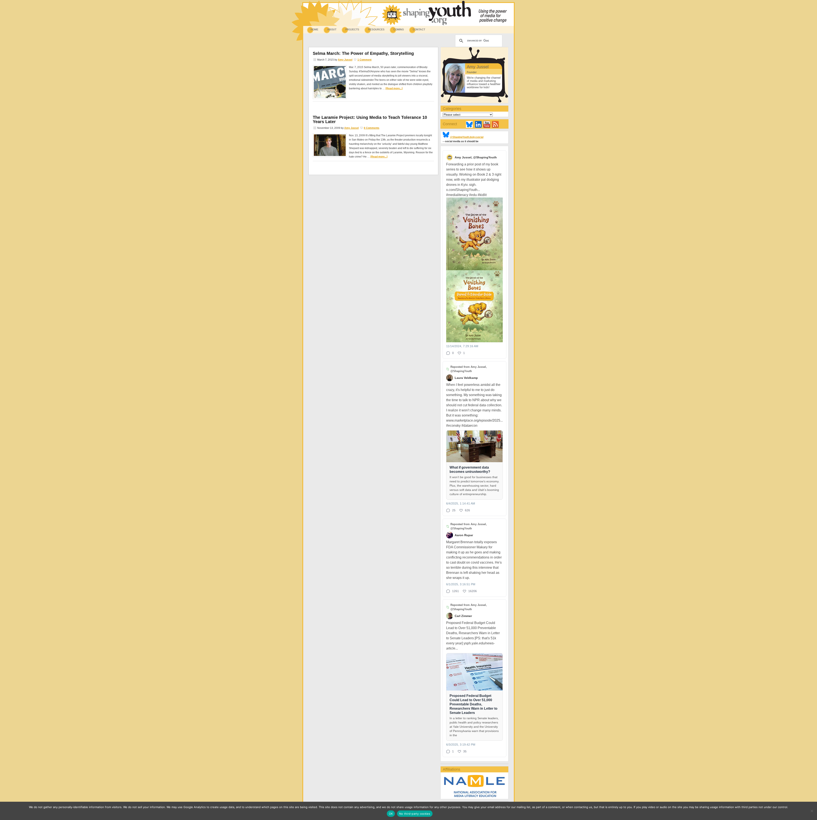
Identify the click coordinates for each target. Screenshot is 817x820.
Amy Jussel (345, 59)
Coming (398, 29)
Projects (352, 29)
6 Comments (371, 127)
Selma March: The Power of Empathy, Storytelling (363, 53)
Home (314, 29)
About (329, 30)
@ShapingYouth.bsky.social (466, 137)
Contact (419, 29)
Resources (374, 30)
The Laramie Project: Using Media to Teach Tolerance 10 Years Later (370, 119)
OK (391, 813)
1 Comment (364, 59)
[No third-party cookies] (812, 811)
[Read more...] (394, 88)
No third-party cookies (414, 813)
